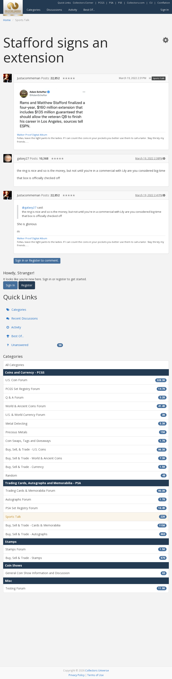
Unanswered (35, 345)
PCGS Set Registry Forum (85, 389)
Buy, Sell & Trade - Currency (85, 467)
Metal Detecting (85, 423)
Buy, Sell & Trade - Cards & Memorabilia (85, 525)
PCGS (101, 2)
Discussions (54, 10)
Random (85, 475)
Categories (33, 10)
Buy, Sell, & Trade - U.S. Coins (85, 449)
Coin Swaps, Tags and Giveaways (85, 441)
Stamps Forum (85, 549)
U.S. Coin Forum (85, 380)
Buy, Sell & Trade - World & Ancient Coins (85, 458)
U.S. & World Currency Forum (85, 415)
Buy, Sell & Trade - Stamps (85, 558)
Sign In (164, 10)
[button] (165, 39)
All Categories (14, 365)
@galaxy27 (29, 207)
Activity (72, 10)
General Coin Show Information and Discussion (85, 573)
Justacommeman (28, 78)
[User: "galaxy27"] (7, 158)
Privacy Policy (77, 675)
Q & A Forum (85, 397)
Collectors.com (136, 2)
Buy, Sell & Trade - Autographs (85, 534)
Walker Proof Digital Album (32, 134)
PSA (111, 2)
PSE (120, 2)
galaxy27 (23, 158)
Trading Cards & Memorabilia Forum (85, 491)
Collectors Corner (83, 2)
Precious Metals (85, 432)
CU (150, 2)
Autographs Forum (85, 499)
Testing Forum (85, 588)
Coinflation (163, 2)
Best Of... (89, 10)
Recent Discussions (24, 318)
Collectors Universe (97, 670)
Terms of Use (95, 675)
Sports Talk (158, 78)
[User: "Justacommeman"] (7, 78)
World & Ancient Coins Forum (85, 406)
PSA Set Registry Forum (85, 508)
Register (34, 260)
